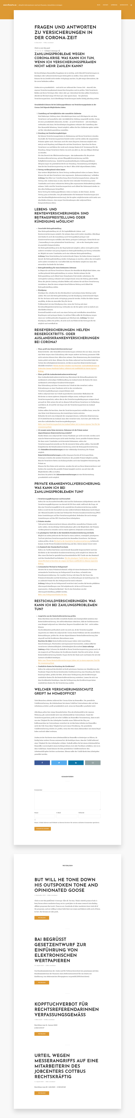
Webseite (81, 812)
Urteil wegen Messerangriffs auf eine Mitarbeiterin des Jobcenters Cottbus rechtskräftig (66, 1066)
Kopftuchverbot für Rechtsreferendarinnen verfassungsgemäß (66, 1009)
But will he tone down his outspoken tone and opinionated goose (66, 885)
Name (36, 812)
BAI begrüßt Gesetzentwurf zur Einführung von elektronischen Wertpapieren (60, 950)
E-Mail (58, 812)
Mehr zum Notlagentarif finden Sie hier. (52, 594)
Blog (98, 5)
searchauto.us (9, 5)
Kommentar (38, 790)
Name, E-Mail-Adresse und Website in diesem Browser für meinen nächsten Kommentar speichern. (66, 822)
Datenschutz (124, 5)
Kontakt (105, 5)
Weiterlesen (42, 917)
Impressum (114, 5)
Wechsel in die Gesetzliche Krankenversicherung (72, 541)
